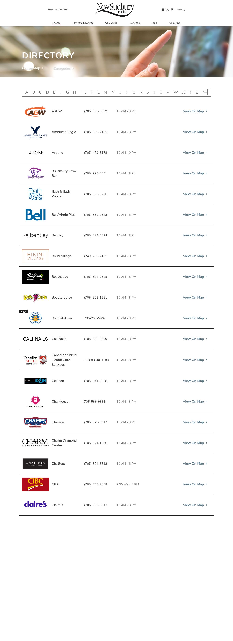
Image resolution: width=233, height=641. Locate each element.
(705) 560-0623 (95, 215)
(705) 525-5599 (95, 339)
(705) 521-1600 (95, 443)
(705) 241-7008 (95, 381)
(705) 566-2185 (95, 132)
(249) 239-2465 (95, 256)
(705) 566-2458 (95, 484)
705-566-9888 (95, 402)
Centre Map (31, 68)
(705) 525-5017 (95, 422)
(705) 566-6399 (95, 111)
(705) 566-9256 (95, 194)
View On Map (193, 111)
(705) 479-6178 (95, 153)
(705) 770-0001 (95, 173)
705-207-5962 (95, 318)
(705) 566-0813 (95, 505)
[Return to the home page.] (114, 9)
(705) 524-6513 (95, 464)
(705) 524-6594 (95, 235)
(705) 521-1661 (95, 297)
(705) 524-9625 (95, 277)
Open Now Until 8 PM (58, 9)
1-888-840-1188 (96, 360)
